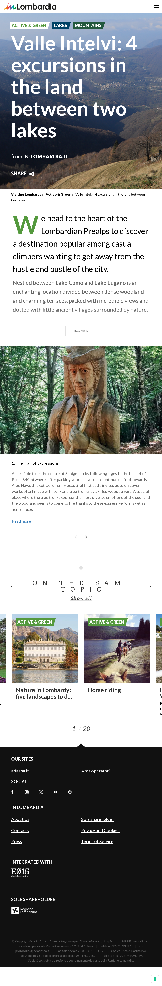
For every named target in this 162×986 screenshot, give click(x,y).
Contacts (20, 830)
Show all (81, 598)
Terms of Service (97, 841)
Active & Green (58, 194)
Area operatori (95, 770)
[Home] (30, 6)
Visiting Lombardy (26, 194)
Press (16, 841)
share (18, 174)
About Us (20, 819)
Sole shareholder (97, 819)
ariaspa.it (20, 770)
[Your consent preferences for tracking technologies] (155, 979)
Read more (81, 330)
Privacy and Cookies (100, 830)
